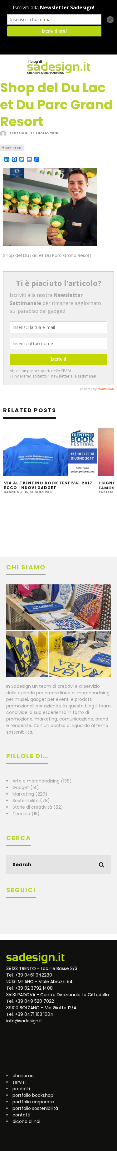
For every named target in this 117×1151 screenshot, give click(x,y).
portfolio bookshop (32, 1095)
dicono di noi (26, 1121)
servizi (19, 1082)
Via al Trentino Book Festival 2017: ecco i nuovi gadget (49, 485)
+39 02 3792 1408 (34, 988)
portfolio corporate (33, 1102)
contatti (21, 1115)
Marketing (23, 794)
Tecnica (21, 814)
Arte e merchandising (36, 781)
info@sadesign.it (24, 1021)
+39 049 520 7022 (34, 1001)
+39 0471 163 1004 (34, 1014)
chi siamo (23, 1076)
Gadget (20, 787)
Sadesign (18, 133)
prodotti (21, 1089)
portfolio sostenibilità (35, 1108)
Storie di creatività (32, 807)
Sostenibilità (25, 800)
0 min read (12, 148)
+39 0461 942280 (33, 975)
